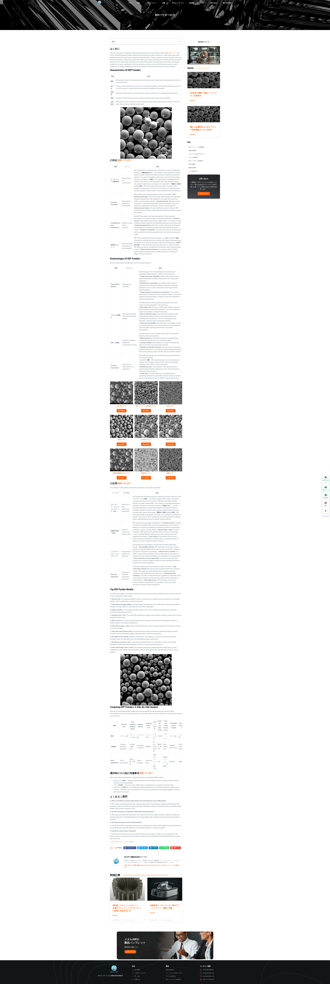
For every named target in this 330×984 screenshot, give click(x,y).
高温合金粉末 (192, 150)
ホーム (130, 3)
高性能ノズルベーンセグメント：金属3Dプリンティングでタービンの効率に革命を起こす (127, 908)
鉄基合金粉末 (192, 167)
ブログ (203, 3)
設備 (164, 3)
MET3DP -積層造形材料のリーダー (135, 857)
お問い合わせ (214, 3)
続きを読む (121, 410)
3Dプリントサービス (178, 3)
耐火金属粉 (192, 164)
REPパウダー (173, 53)
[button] (179, 41)
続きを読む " (115, 915)
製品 (138, 3)
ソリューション (151, 3)
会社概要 (191, 3)
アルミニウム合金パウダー (196, 154)
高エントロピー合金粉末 (196, 161)
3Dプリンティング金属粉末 (196, 147)
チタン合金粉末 (193, 157)
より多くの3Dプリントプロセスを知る (122, 841)
